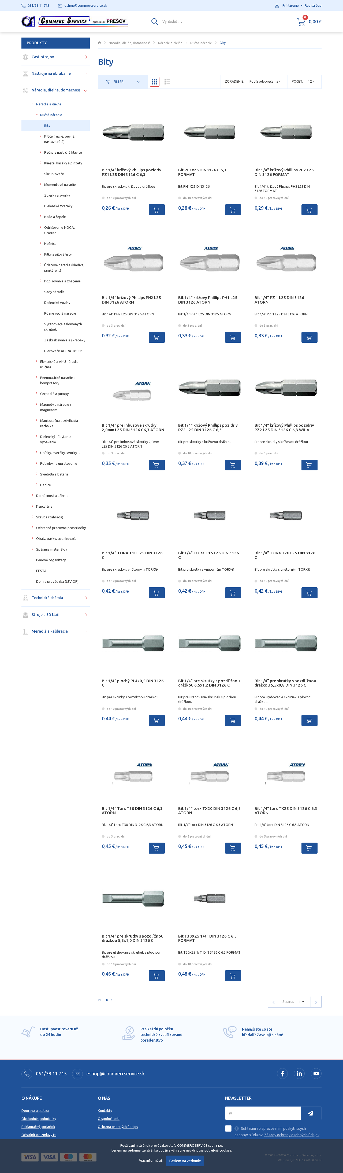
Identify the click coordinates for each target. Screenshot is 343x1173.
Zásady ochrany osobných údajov (291, 1135)
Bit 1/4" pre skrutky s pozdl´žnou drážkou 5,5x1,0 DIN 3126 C (132, 938)
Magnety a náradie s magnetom (56, 407)
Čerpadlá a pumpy (54, 394)
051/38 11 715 (51, 1073)
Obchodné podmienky (38, 1118)
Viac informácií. (151, 1160)
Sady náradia (54, 292)
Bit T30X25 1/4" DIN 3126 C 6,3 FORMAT (207, 938)
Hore (109, 1000)
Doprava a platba (35, 1110)
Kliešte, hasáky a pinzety (63, 163)
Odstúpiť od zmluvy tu (38, 1135)
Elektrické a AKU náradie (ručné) (59, 364)
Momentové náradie (60, 184)
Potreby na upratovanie (58, 463)
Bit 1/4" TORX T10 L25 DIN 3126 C (132, 555)
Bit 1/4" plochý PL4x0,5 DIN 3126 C (133, 683)
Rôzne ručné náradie (60, 313)
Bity (47, 125)
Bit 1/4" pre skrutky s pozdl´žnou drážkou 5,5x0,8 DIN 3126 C (285, 683)
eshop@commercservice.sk (115, 1073)
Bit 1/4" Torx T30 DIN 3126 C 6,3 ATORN (132, 810)
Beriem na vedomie (185, 1161)
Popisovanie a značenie (62, 281)
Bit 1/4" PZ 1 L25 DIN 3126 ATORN (279, 299)
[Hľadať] (154, 21)
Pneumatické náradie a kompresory (58, 380)
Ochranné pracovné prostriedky (61, 528)
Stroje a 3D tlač (45, 615)
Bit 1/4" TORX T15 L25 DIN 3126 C (208, 555)
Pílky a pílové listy (58, 254)
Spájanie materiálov (51, 549)
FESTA (41, 571)
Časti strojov (42, 57)
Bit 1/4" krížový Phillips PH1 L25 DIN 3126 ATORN (207, 299)
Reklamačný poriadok (38, 1126)
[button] (309, 21)
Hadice (45, 485)
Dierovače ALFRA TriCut (63, 351)
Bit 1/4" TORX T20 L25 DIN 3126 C (285, 555)
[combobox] (311, 81)
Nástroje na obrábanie (51, 73)
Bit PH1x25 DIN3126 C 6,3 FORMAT (202, 172)
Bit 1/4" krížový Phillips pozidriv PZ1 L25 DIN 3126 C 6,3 (131, 172)
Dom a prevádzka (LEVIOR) (57, 581)
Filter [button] (118, 81)
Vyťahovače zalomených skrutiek (63, 326)
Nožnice (50, 243)
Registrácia (313, 5)
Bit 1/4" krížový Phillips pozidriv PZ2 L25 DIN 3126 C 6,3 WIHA (284, 427)
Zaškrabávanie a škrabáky (64, 340)
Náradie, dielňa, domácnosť (55, 90)
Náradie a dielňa (48, 104)
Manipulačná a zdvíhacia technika (59, 423)
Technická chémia (47, 598)
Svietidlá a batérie (54, 474)
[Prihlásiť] (311, 1113)
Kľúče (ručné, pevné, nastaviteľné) (59, 138)
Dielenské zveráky (58, 206)
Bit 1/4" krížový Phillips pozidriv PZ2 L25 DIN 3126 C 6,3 (208, 427)
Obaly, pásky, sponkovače (56, 538)
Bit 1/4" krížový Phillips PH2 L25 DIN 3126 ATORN (131, 299)
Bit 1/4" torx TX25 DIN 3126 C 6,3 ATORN (286, 810)
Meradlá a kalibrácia (49, 631)
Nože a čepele (55, 217)
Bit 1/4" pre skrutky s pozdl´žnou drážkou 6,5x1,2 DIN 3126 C (209, 683)
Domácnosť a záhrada (53, 495)
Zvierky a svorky (57, 195)
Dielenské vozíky (57, 302)
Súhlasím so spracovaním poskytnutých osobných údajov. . (277, 1131)
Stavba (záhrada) (49, 517)
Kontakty (105, 1110)
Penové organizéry (51, 560)
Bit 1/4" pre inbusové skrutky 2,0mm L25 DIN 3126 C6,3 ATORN (133, 427)
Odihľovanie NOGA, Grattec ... (59, 230)
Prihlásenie (290, 5)
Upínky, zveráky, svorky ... (60, 453)
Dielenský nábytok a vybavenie (55, 439)
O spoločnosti (109, 1118)
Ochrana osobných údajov (118, 1126)
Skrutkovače (54, 174)
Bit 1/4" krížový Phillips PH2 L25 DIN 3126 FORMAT (284, 172)
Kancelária (44, 506)
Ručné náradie (51, 115)
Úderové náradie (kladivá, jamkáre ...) (64, 267)
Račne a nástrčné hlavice (63, 152)
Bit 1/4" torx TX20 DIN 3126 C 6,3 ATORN (209, 810)
